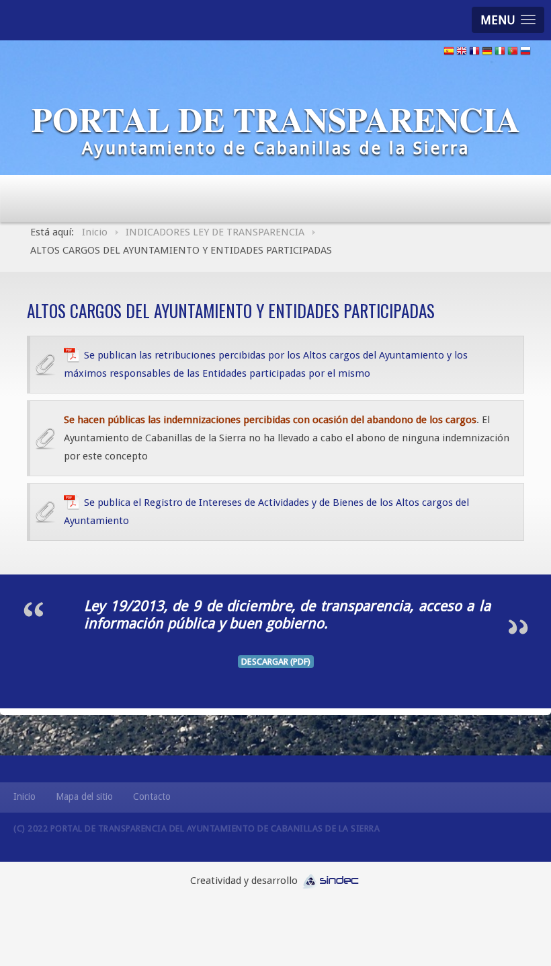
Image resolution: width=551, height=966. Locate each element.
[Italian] (500, 53)
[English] (461, 53)
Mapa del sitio (84, 796)
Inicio (24, 796)
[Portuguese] (512, 53)
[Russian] (525, 53)
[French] (474, 53)
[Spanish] (448, 53)
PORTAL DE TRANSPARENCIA (276, 119)
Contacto (152, 796)
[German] (487, 53)
